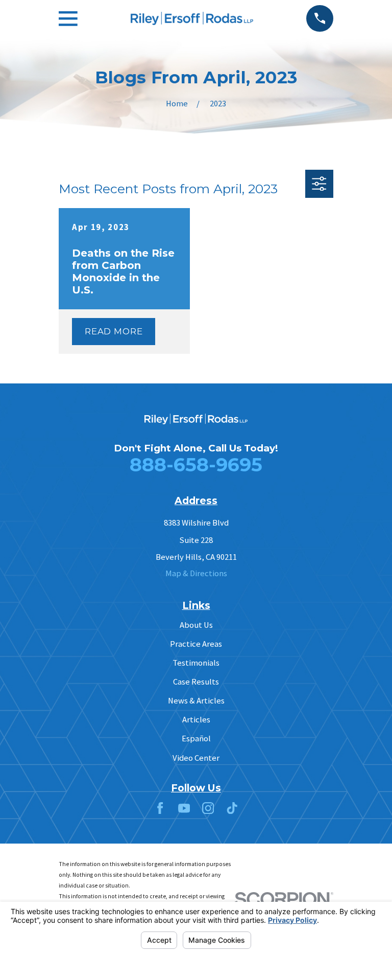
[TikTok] (232, 808)
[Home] (192, 18)
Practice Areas (196, 644)
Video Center (196, 758)
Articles (196, 719)
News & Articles (196, 700)
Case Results (196, 681)
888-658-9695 (196, 464)
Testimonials (196, 662)
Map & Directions (196, 573)
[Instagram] (208, 808)
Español (196, 738)
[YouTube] (184, 808)
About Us (196, 625)
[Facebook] (160, 808)
